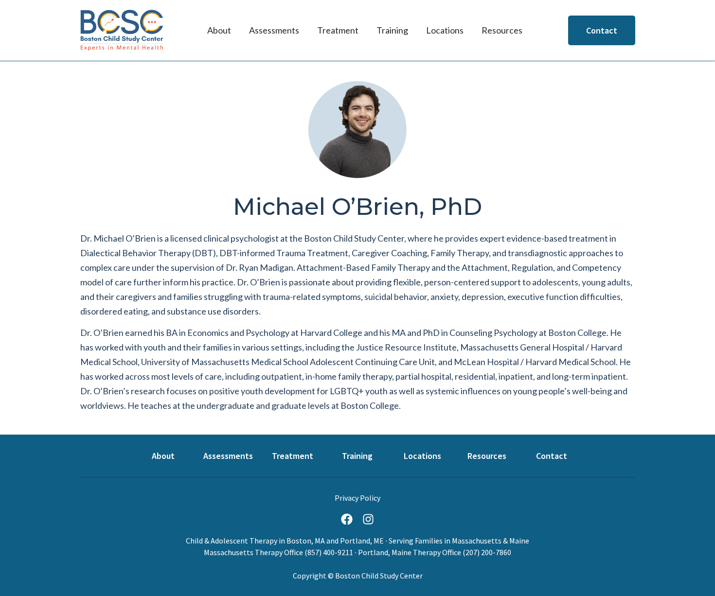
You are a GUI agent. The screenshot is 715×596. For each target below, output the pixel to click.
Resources (486, 455)
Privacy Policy (357, 498)
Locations (422, 455)
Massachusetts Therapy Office (253, 552)
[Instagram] (368, 519)
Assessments (228, 455)
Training (357, 455)
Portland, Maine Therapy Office (409, 552)
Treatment (292, 455)
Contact (551, 455)
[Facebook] (347, 519)
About (163, 455)
